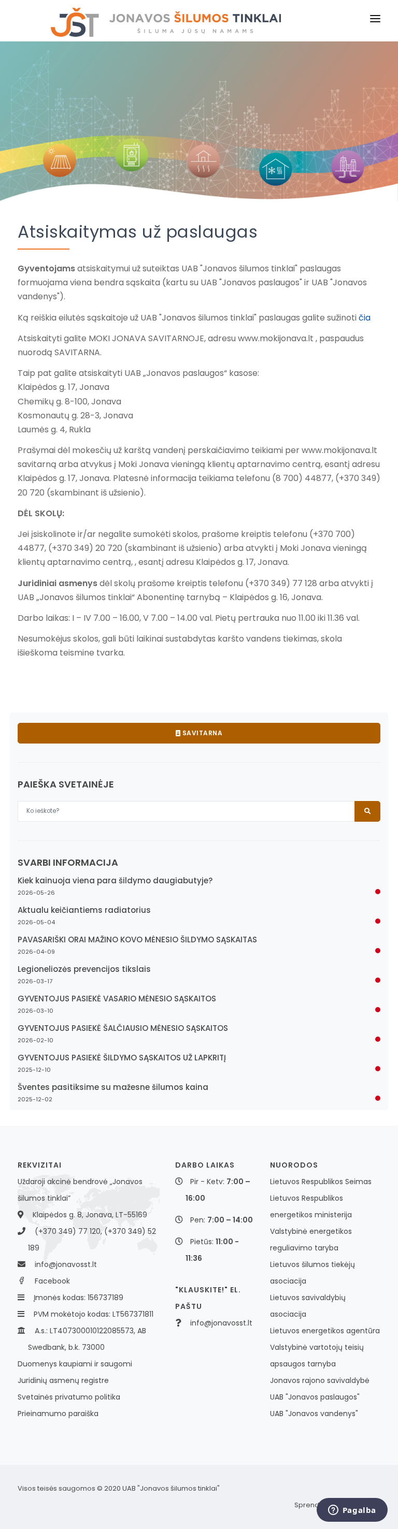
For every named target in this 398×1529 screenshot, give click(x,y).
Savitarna (201, 733)
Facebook (52, 1281)
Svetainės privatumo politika (69, 1397)
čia (365, 318)
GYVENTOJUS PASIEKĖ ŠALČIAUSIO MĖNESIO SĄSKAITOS (123, 1028)
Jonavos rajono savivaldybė (319, 1380)
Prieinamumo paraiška (58, 1413)
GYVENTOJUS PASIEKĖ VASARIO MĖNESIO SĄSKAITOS (117, 998)
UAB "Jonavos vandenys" (314, 1413)
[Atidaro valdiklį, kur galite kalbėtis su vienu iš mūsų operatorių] (352, 1511)
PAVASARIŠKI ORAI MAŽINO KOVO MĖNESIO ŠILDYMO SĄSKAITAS (137, 939)
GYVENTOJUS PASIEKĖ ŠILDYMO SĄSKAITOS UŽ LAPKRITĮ (122, 1057)
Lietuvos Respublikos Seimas (321, 1181)
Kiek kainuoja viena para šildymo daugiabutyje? (115, 880)
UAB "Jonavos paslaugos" (315, 1397)
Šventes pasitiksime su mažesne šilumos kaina (113, 1087)
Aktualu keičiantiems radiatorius (84, 910)
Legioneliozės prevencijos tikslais (84, 969)
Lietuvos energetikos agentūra (325, 1331)
